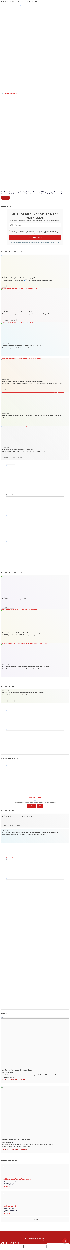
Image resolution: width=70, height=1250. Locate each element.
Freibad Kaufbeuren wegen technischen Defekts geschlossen (21, 312)
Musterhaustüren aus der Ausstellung (17, 1070)
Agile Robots (34, 1)
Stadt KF (22, 1)
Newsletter (5, 320)
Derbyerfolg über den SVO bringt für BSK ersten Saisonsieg (21, 633)
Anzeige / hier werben (10, 464)
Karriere (11, 701)
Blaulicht (5, 389)
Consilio (28, 1)
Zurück (5, 198)
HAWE (18, 1)
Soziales (20, 457)
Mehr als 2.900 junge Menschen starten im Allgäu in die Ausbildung (23, 692)
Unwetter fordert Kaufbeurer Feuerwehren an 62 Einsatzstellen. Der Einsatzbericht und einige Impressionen (31, 416)
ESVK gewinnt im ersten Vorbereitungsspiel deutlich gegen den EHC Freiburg (26, 666)
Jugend (5, 701)
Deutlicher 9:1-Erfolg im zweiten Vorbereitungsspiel (18, 278)
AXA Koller (12, 1)
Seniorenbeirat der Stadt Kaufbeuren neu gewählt (17, 449)
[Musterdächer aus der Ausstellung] (35, 1112)
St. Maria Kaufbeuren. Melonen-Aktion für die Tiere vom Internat (22, 817)
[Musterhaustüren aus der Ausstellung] (35, 1042)
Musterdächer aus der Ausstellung (16, 1139)
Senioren (21, 354)
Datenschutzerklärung (41, 242)
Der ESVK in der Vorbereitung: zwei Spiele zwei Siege (19, 599)
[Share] (64, 1240)
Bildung (5, 825)
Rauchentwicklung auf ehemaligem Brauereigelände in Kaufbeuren (23, 381)
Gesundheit (6, 354)
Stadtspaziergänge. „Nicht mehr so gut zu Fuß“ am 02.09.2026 (21, 345)
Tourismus (13, 320)
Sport (4, 286)
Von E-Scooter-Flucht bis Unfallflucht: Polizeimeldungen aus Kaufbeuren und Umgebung (30, 832)
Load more (35, 1219)
